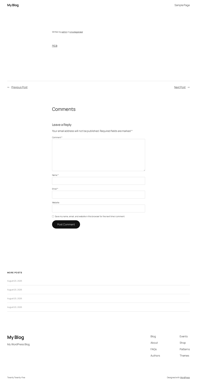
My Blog (13, 5)
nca (54, 45)
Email (55, 188)
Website (55, 202)
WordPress (185, 377)
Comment (57, 137)
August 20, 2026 (14, 280)
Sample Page (182, 5)
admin (64, 31)
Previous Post (19, 87)
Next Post (180, 87)
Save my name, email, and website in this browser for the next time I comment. (90, 216)
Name (55, 175)
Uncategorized (76, 31)
